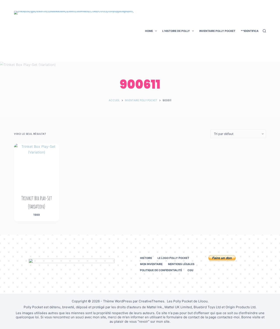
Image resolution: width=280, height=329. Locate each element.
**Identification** (254, 31)
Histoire (146, 258)
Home (149, 31)
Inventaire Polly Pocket (217, 31)
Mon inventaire (151, 264)
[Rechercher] (264, 31)
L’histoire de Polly (176, 31)
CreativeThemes (151, 301)
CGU (190, 270)
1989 (36, 214)
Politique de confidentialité (161, 270)
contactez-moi (228, 317)
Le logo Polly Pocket (173, 258)
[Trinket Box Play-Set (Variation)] (36, 166)
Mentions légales (181, 264)
